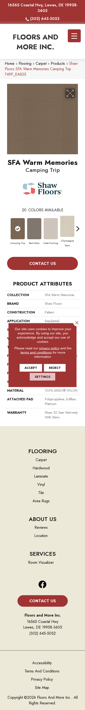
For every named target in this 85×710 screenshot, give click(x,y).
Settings (42, 376)
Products (58, 63)
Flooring (25, 63)
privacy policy (49, 348)
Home (9, 63)
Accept (31, 368)
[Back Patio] (34, 228)
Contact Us (42, 263)
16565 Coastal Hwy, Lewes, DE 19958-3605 (43, 7)
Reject (55, 368)
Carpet (41, 63)
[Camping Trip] (17, 228)
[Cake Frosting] (50, 228)
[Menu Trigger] (74, 35)
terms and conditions (36, 352)
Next (77, 226)
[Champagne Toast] (67, 226)
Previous (7, 226)
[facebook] (42, 584)
